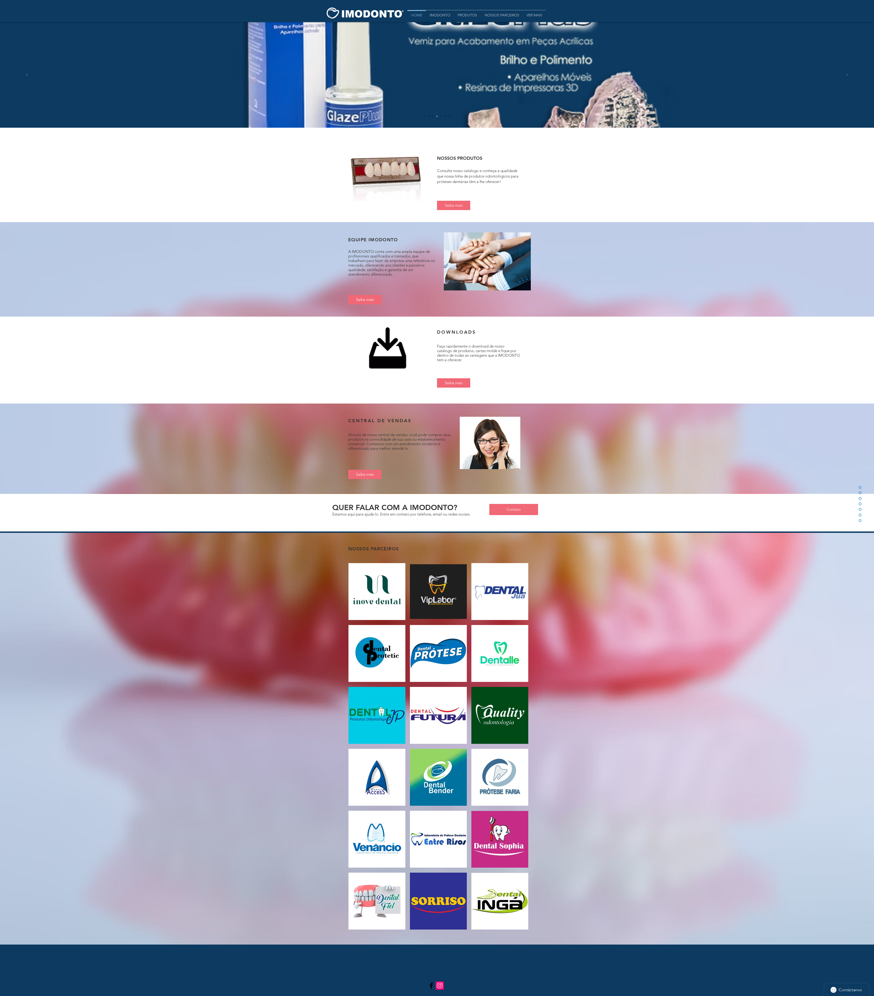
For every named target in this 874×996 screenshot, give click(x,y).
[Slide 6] (445, 116)
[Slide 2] (441, 116)
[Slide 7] (449, 116)
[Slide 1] (437, 116)
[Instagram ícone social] (440, 985)
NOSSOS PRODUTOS (459, 158)
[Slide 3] (433, 116)
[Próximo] (847, 75)
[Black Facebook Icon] (431, 985)
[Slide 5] (424, 116)
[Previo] (27, 75)
